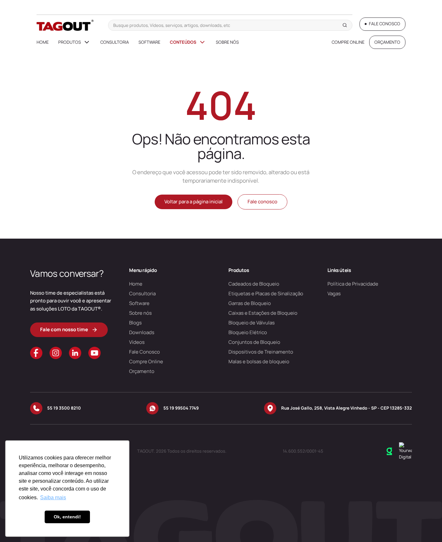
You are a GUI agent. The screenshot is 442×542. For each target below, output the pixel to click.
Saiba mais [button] (53, 497)
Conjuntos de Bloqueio (254, 342)
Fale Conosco (144, 351)
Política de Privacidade (352, 283)
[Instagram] (56, 353)
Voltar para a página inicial (193, 201)
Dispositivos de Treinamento (260, 351)
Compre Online (348, 42)
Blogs (135, 322)
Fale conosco (262, 201)
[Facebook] (36, 353)
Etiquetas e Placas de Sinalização (265, 293)
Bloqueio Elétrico (247, 332)
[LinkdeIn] (75, 353)
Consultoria (114, 42)
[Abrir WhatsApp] (426, 526)
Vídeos (137, 342)
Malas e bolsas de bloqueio (258, 361)
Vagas (334, 293)
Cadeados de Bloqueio (253, 283)
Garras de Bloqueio (249, 303)
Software (149, 42)
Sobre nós (227, 42)
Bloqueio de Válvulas (251, 322)
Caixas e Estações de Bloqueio (262, 313)
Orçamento (141, 371)
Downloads (141, 332)
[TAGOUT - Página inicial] (65, 25)
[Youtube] (94, 353)
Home (43, 42)
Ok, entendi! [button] (67, 516)
